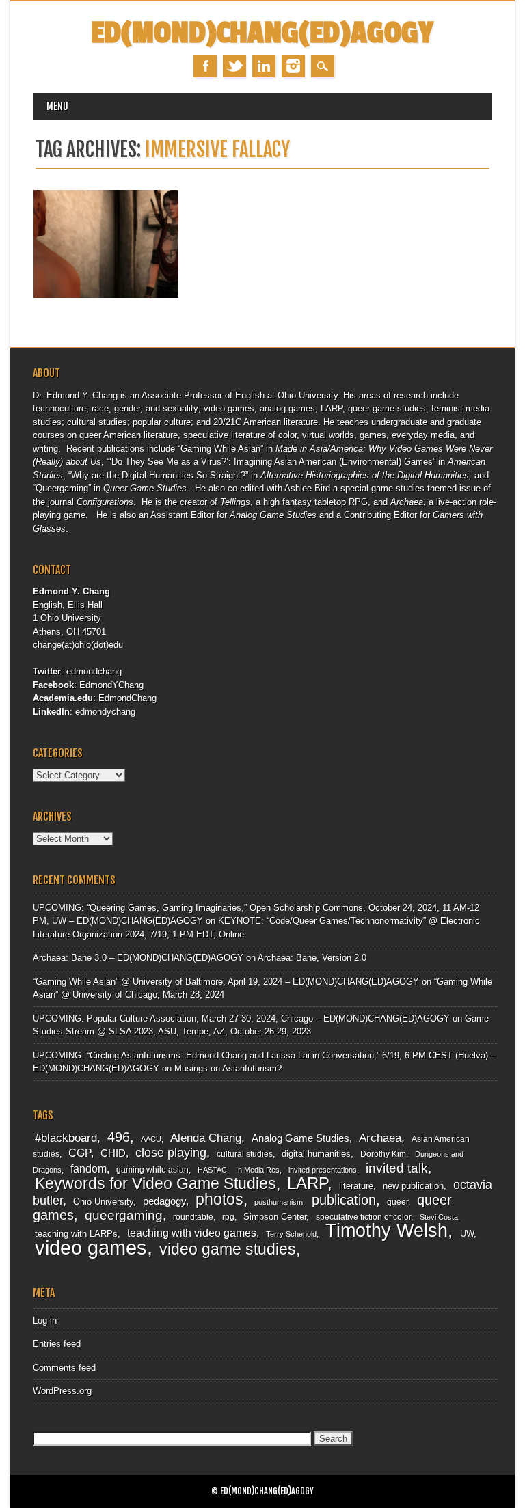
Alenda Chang (205, 1138)
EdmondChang (127, 698)
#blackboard (66, 1138)
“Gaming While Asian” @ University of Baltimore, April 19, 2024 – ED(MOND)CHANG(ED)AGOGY (226, 981)
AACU (151, 1139)
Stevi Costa (439, 1217)
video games (91, 1247)
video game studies (227, 1249)
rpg (228, 1217)
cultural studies (245, 1154)
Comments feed (64, 1367)
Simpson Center (274, 1216)
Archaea (380, 1137)
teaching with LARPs (76, 1234)
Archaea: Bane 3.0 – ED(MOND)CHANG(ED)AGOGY (138, 957)
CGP (79, 1153)
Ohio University (103, 1201)
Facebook (205, 66)
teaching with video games (191, 1233)
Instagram (293, 66)
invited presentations (322, 1170)
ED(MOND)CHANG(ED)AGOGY (262, 33)
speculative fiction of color (363, 1217)
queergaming (124, 1215)
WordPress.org (62, 1391)
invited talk (397, 1168)
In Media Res (258, 1170)
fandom (88, 1169)
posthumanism (278, 1202)
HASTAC (212, 1170)
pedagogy (164, 1201)
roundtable (193, 1217)
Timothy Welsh (386, 1230)
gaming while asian (152, 1170)
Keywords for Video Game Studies (155, 1183)
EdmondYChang (111, 685)
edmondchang (94, 671)
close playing (170, 1152)
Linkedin (263, 66)
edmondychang (105, 712)
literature (356, 1186)
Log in (45, 1320)
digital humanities (316, 1154)
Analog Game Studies (300, 1138)
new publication (413, 1186)
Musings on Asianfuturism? (228, 1068)
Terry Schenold (291, 1234)
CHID (113, 1153)
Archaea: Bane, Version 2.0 (312, 957)
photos (219, 1199)
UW (467, 1234)
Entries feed (57, 1344)
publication (344, 1199)
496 (118, 1136)
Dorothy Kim (383, 1154)
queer (397, 1202)
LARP (307, 1183)
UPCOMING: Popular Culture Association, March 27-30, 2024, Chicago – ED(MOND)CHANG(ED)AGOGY (241, 1018)
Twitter (234, 66)
